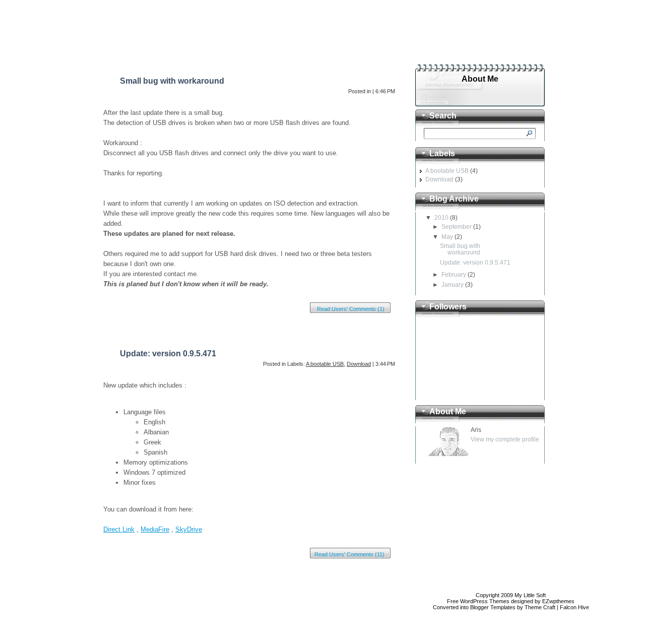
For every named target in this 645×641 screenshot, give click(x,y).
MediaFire (155, 529)
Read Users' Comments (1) (350, 309)
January (452, 284)
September (456, 226)
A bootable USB (325, 364)
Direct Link (119, 529)
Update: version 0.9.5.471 (168, 353)
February (453, 274)
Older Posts (385, 588)
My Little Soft (468, 20)
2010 (441, 217)
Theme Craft (540, 607)
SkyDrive (188, 529)
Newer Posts (114, 588)
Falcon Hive (574, 607)
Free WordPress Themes (478, 601)
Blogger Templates (492, 607)
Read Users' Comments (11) (349, 554)
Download (359, 364)
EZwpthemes (558, 601)
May (447, 236)
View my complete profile (505, 439)
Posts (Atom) (156, 612)
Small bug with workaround (172, 81)
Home (118, 53)
